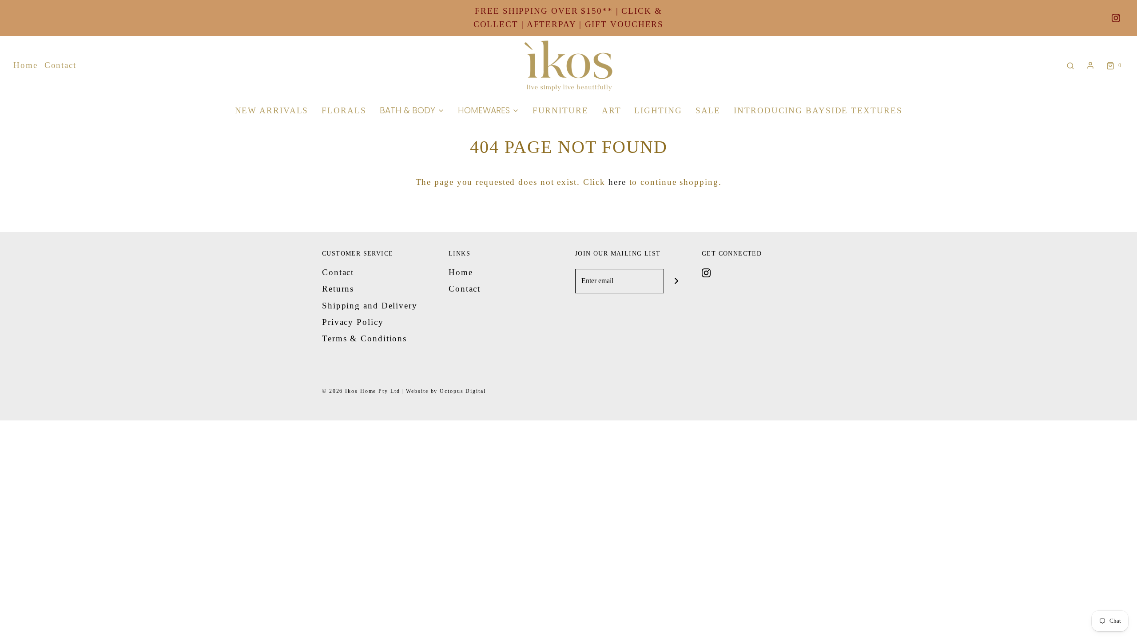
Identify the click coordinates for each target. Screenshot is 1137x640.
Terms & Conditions (364, 338)
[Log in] (1090, 65)
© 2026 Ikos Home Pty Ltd (361, 391)
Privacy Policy (353, 322)
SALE (708, 110)
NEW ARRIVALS (272, 110)
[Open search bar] (1070, 65)
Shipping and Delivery (369, 305)
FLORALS (344, 110)
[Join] (676, 281)
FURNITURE (560, 110)
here (617, 182)
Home (25, 65)
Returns (338, 288)
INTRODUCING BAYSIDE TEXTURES (818, 110)
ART (611, 110)
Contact (60, 65)
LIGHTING (658, 110)
